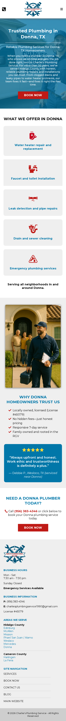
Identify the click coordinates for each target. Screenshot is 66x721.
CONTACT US (12, 687)
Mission (8, 634)
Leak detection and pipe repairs (33, 208)
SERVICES (10, 673)
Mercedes (10, 644)
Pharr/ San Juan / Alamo (18, 637)
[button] (61, 9)
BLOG (7, 694)
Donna (8, 647)
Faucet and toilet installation (33, 178)
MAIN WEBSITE (14, 701)
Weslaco (9, 640)
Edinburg (9, 628)
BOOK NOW (11, 680)
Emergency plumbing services (33, 268)
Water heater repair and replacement (33, 146)
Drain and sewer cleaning (33, 238)
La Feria (8, 660)
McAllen (8, 631)
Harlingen (9, 657)
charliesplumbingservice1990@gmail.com (32, 606)
